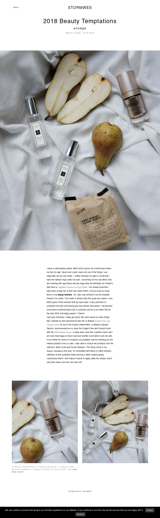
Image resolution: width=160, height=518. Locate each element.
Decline (80, 514)
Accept (150, 510)
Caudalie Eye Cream (72, 287)
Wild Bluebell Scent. (63, 332)
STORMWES (80, 7)
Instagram (73, 340)
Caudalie (87, 491)
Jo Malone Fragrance (34, 467)
